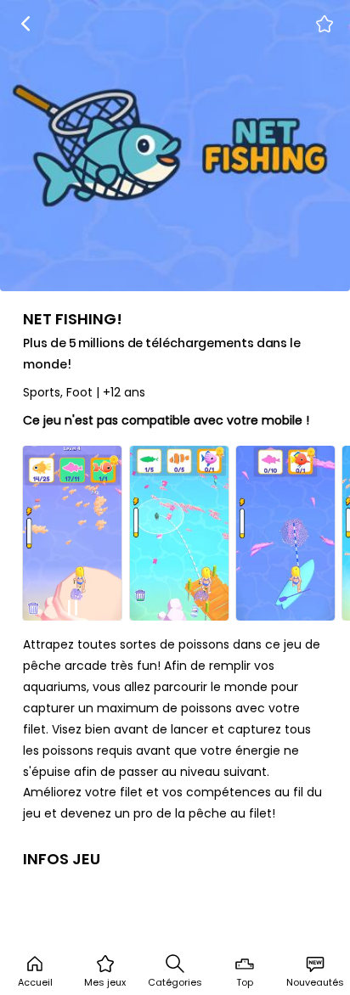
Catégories (175, 982)
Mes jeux (105, 982)
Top (244, 982)
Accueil (35, 982)
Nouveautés (315, 982)
